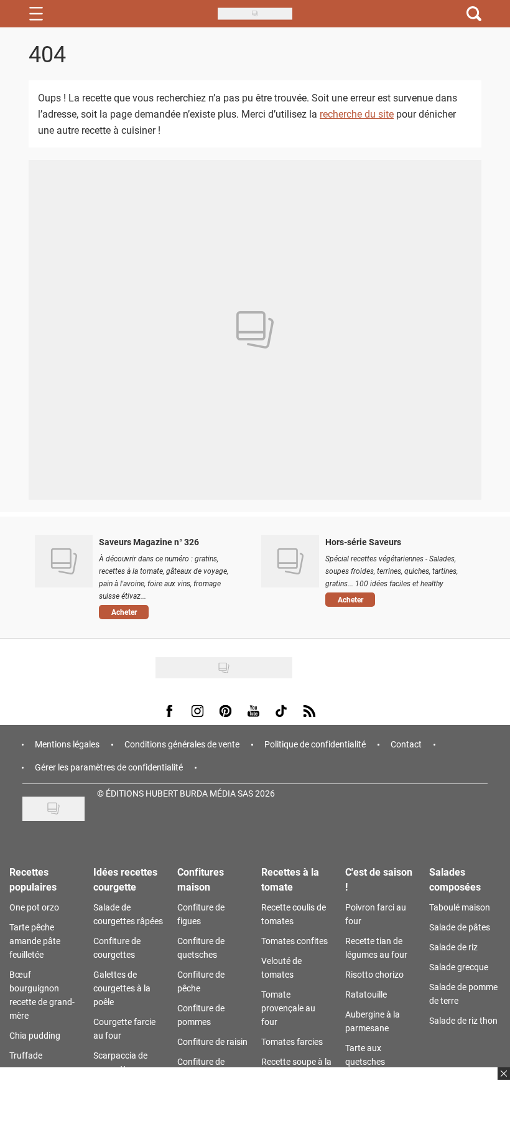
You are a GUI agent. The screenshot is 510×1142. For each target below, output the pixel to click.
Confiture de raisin (212, 1041)
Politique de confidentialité (315, 744)
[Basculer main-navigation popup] (36, 13)
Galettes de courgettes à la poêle (122, 988)
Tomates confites (294, 941)
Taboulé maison (459, 907)
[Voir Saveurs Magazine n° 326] (64, 561)
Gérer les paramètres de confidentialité (109, 767)
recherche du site (357, 113)
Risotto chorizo (374, 974)
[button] (171, 612)
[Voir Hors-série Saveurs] (290, 561)
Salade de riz (453, 947)
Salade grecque (458, 967)
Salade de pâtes (459, 927)
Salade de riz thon (463, 1020)
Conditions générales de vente (181, 744)
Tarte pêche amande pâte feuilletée (34, 940)
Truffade (25, 1055)
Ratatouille (366, 994)
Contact (406, 744)
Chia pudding (34, 1035)
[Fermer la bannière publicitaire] (502, 1081)
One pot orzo (34, 907)
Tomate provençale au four (288, 1007)
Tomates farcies (292, 1041)
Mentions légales (67, 744)
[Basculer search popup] (474, 13)
